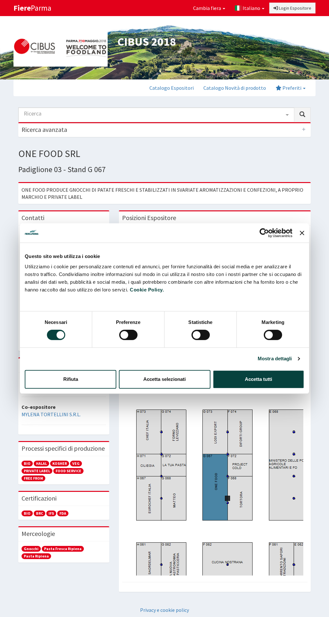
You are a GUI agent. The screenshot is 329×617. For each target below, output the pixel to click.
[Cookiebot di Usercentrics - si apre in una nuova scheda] (264, 233)
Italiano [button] (251, 8)
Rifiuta (70, 379)
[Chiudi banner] (302, 233)
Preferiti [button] (291, 88)
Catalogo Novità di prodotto (234, 88)
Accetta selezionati (164, 379)
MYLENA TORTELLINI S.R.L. (51, 414)
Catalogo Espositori (171, 88)
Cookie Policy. (147, 289)
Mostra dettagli (275, 358)
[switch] (128, 335)
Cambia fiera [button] (207, 8)
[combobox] (156, 114)
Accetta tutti (258, 379)
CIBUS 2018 (146, 41)
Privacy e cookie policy (164, 610)
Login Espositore (294, 8)
